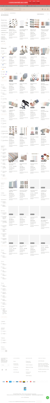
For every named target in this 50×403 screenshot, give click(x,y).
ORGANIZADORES (5, 28)
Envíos (27, 369)
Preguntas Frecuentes (16, 364)
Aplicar (6, 351)
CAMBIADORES (4, 32)
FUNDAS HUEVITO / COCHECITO (4, 38)
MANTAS (3, 41)
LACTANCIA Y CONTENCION (4, 25)
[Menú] (2, 9)
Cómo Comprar (29, 364)
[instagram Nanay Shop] (2, 369)
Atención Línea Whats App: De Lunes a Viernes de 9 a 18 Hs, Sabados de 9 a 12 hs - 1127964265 (43, 365)
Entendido (39, 401)
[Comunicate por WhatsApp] (47, 397)
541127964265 (41, 361)
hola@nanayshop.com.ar (43, 369)
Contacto (15, 369)
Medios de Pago (29, 367)
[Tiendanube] (25, 397)
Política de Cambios (28, 373)
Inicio (2, 13)
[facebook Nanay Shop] (6, 369)
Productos (15, 367)
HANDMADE (3, 30)
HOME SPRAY (4, 22)
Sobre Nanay (29, 375)
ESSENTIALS (6, 13)
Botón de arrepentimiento (37, 394)
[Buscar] (20, 9)
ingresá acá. (28, 394)
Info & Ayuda (16, 372)
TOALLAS (3, 34)
